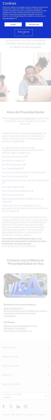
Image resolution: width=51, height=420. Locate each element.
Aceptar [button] (13, 24)
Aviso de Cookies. (9, 18)
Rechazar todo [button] (34, 24)
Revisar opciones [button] (23, 32)
